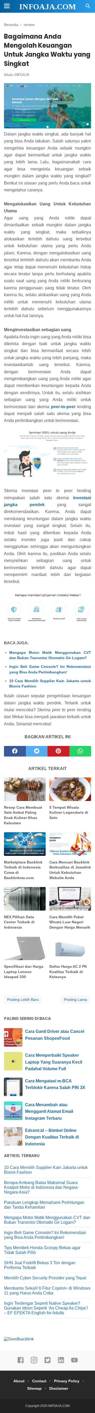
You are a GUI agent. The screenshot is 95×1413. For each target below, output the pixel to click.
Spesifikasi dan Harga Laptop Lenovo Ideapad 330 (23, 971)
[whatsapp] (80, 751)
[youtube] (74, 1362)
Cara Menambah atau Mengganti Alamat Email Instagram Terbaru (49, 1111)
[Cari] (88, 7)
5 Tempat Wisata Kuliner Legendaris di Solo (68, 812)
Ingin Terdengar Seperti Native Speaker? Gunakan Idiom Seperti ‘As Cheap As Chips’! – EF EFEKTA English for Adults (46, 1308)
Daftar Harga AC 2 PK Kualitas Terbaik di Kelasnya (68, 971)
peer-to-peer (63, 406)
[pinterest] (58, 751)
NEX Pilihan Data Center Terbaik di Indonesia (19, 922)
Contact (39, 1381)
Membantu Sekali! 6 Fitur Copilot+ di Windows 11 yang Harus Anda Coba (47, 1290)
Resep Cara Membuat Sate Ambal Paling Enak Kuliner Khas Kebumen (23, 815)
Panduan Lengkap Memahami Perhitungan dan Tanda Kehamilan (44, 1204)
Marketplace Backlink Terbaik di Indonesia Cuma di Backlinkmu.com (23, 870)
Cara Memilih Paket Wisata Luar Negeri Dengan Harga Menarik (69, 922)
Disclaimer (58, 1388)
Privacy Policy (66, 1381)
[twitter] (37, 751)
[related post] (25, 789)
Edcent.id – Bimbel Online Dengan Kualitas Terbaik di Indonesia (52, 1137)
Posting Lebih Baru (23, 999)
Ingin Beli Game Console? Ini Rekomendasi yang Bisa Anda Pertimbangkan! (50, 669)
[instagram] (34, 1362)
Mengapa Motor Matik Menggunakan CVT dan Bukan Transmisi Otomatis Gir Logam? (50, 655)
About (19, 1381)
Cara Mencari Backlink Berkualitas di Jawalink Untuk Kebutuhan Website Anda (70, 870)
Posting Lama (75, 999)
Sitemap (34, 1388)
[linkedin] (61, 1362)
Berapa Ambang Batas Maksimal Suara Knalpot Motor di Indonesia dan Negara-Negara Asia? (41, 1187)
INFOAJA (22, 75)
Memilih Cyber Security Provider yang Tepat (45, 1278)
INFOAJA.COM (47, 6)
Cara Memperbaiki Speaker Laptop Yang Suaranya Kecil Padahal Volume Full (53, 1062)
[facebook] (15, 751)
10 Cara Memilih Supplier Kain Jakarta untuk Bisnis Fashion (50, 683)
